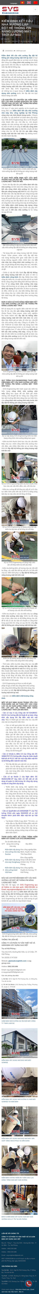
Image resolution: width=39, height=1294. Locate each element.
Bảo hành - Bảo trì (17, 1292)
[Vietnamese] (22, 2)
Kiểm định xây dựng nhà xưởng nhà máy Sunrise (12, 852)
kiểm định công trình (10, 277)
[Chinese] (35, 2)
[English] (29, 2)
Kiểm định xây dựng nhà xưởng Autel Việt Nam (12, 870)
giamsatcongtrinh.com (17, 961)
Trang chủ (6, 39)
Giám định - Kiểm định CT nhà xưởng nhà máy (18, 41)
